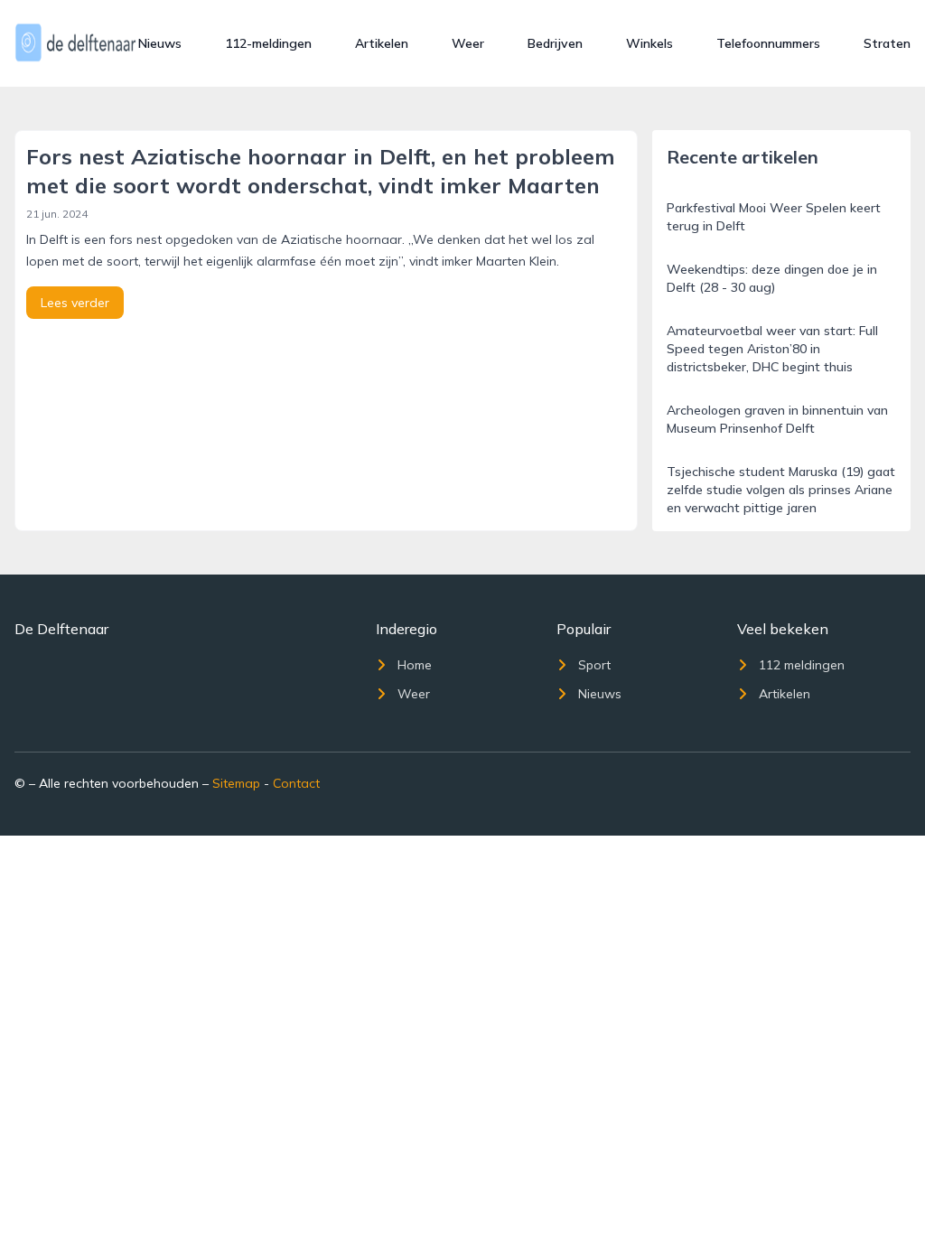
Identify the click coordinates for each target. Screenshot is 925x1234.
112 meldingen (802, 665)
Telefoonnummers (768, 43)
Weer (468, 43)
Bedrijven (555, 43)
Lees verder (75, 302)
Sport (594, 665)
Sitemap (236, 783)
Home (414, 665)
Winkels (649, 43)
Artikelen (381, 43)
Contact (296, 783)
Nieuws (160, 43)
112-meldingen (268, 43)
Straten (887, 43)
